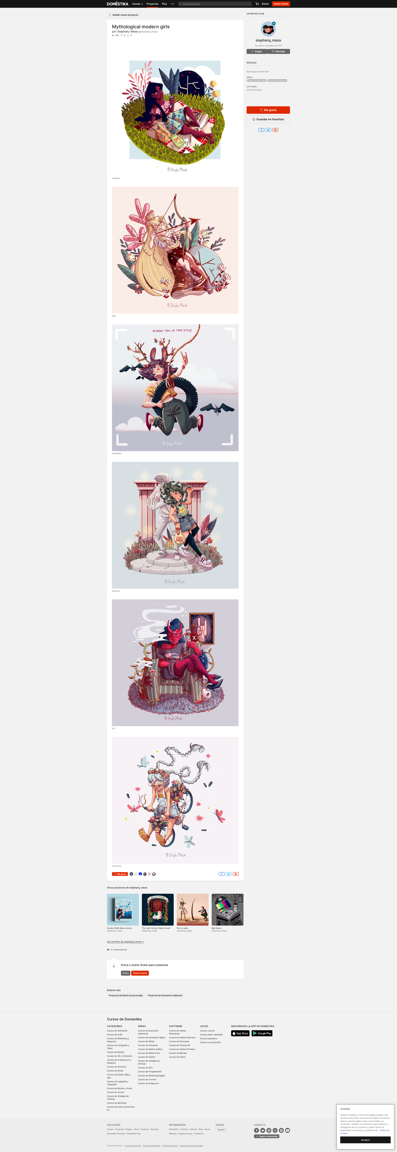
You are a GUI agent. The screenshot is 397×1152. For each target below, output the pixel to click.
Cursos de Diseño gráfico (150, 1049)
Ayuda (207, 1129)
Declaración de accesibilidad (191, 1146)
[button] (172, 4)
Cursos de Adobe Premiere (182, 1049)
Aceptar (365, 1140)
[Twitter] (262, 1130)
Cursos (110, 1129)
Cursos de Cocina (115, 1092)
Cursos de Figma (177, 1057)
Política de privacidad (151, 1146)
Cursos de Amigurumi (148, 1083)
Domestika (173, 1129)
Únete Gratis (140, 973)
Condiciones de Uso (133, 1146)
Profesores (198, 1133)
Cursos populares (208, 1038)
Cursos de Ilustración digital (151, 1037)
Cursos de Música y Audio (119, 1088)
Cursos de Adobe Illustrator (182, 1037)
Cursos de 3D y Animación (119, 1056)
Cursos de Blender (178, 1053)
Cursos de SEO (145, 1067)
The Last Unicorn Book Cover (156, 928)
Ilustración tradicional (278, 80)
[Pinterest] (268, 1130)
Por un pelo (182, 928)
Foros (136, 1129)
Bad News (216, 928)
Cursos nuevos (207, 1030)
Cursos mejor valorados (211, 1034)
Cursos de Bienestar (117, 1103)
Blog (201, 1129)
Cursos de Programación (150, 1071)
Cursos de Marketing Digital (151, 1075)
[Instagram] (275, 1130)
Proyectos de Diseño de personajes (126, 995)
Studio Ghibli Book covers (119, 928)
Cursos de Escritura (116, 1066)
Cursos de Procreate (179, 1041)
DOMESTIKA (118, 4)
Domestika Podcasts (116, 1133)
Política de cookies (170, 1146)
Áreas (142, 1026)
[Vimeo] (281, 1130)
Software (175, 1026)
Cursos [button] (136, 3)
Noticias (193, 1129)
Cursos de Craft (114, 1034)
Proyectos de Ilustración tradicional (165, 995)
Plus (164, 3)
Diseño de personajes (257, 80)
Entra (126, 973)
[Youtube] (287, 1130)
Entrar (265, 3)
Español (221, 1129)
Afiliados (173, 1133)
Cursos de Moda (115, 1070)
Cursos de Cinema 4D (179, 1045)
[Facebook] (256, 1130)
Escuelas (154, 1129)
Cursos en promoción (210, 1042)
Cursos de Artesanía (148, 1045)
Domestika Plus (134, 1133)
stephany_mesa (138, 887)
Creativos (145, 1129)
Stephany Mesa (137, 31)
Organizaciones (185, 1133)
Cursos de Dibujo (146, 1041)
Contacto (184, 1129)
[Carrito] (256, 4)
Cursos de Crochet (147, 1079)
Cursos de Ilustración (117, 1030)
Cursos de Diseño (115, 1052)
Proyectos (152, 3)
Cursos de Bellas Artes (149, 1053)
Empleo (129, 1129)
